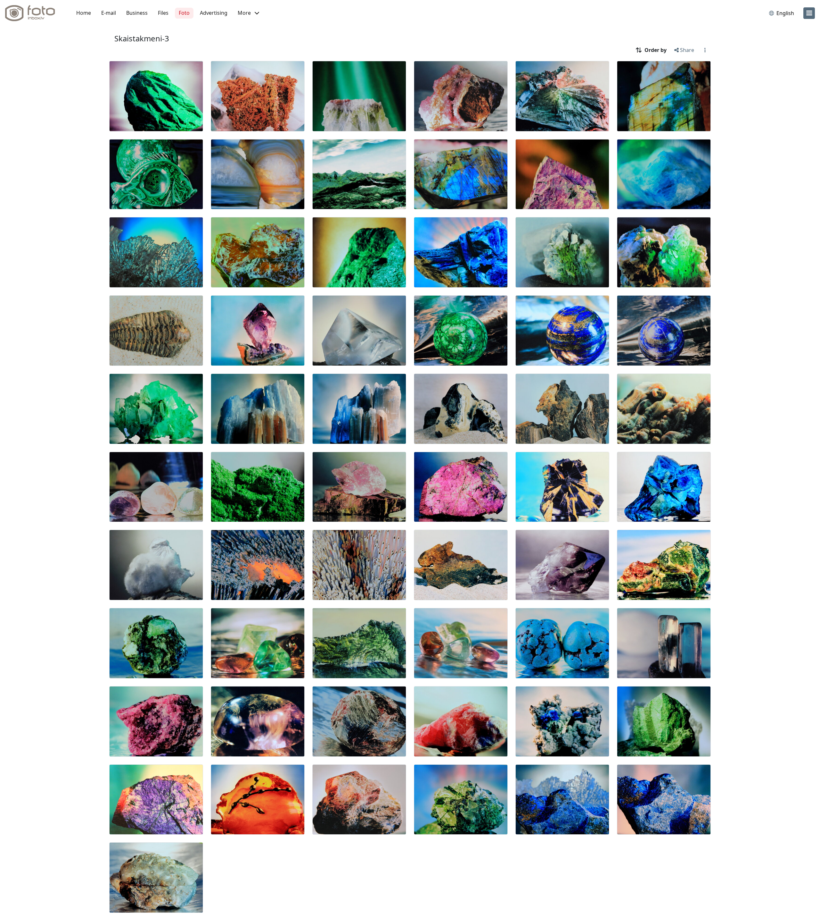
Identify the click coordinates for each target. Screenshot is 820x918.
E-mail (108, 12)
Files (163, 12)
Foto (184, 12)
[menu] (809, 13)
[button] (248, 13)
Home (83, 12)
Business (137, 12)
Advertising (213, 12)
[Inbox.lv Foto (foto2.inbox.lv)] (33, 13)
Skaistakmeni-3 (141, 38)
